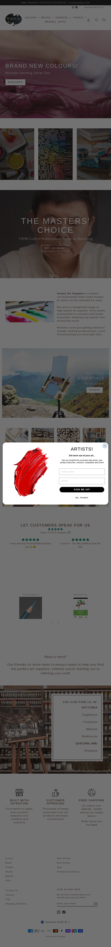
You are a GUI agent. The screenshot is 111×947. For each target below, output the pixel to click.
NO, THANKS (82, 498)
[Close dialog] (105, 446)
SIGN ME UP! (82, 489)
